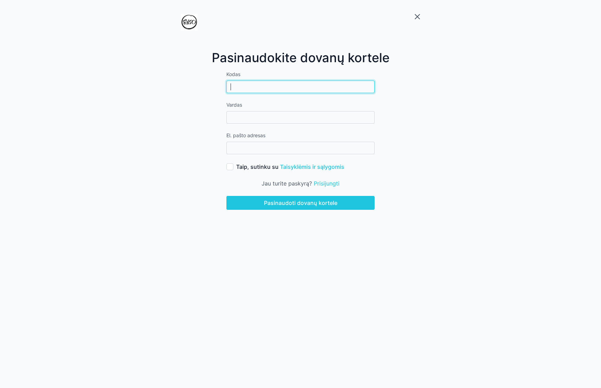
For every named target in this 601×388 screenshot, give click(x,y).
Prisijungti (326, 183)
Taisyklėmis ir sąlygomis (312, 166)
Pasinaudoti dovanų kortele (300, 202)
